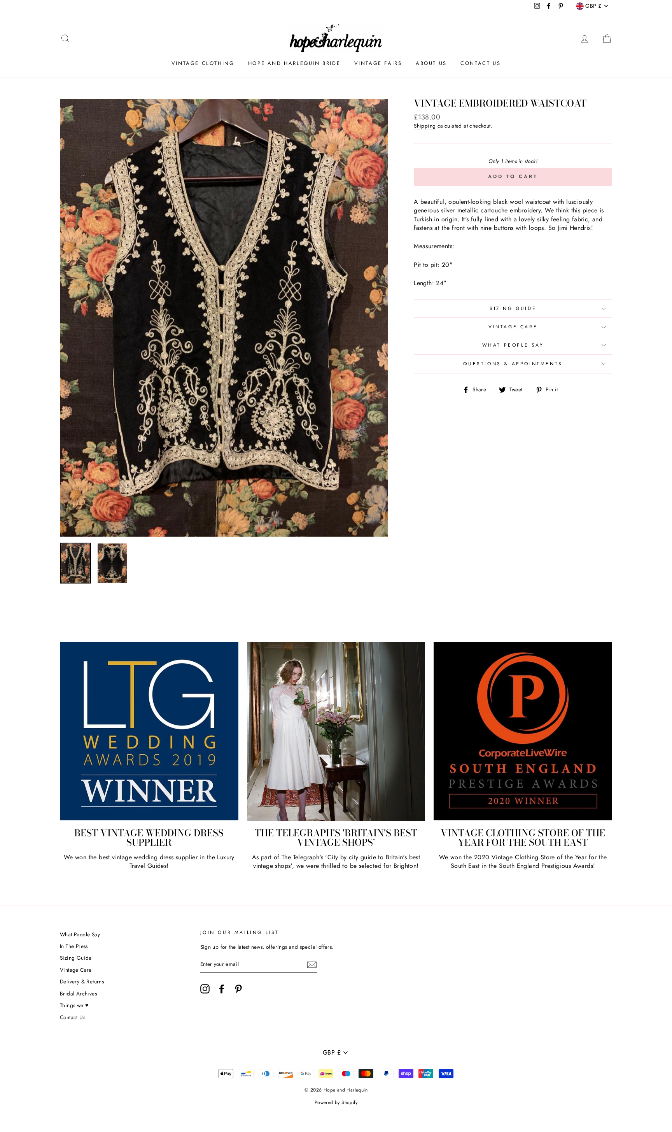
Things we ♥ (74, 1005)
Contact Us (480, 63)
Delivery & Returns (82, 981)
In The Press (74, 946)
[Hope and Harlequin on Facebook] (221, 989)
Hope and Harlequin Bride (294, 63)
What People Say (513, 345)
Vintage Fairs (378, 63)
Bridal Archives (78, 993)
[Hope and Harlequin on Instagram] (205, 989)
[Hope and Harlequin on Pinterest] (238, 989)
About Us (431, 63)
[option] (224, 317)
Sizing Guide (513, 308)
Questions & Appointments (512, 363)
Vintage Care (512, 326)
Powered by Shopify (336, 1102)
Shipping (425, 126)
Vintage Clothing (203, 63)
